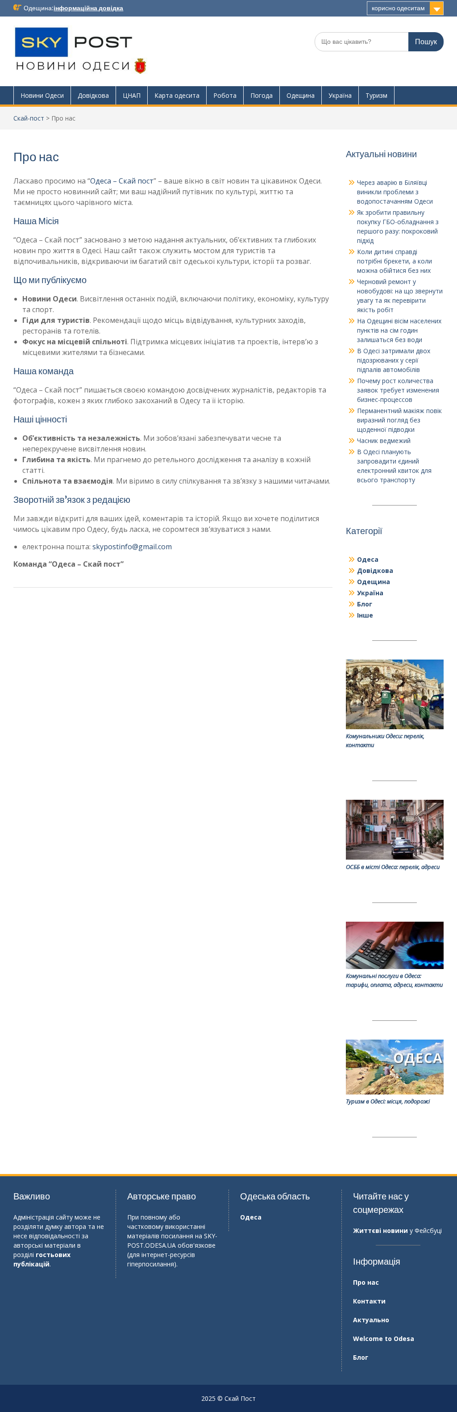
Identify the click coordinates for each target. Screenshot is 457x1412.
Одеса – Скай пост (122, 181)
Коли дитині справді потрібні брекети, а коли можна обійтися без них (394, 261)
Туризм (376, 95)
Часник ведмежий (384, 440)
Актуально (371, 1320)
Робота (225, 95)
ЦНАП (132, 95)
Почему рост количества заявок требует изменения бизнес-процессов (398, 390)
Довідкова (93, 95)
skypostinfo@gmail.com (132, 546)
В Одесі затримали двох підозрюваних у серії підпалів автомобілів (393, 360)
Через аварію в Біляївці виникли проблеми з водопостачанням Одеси (395, 191)
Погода (261, 95)
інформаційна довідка (88, 8)
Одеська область (275, 1196)
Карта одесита (176, 95)
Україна (340, 95)
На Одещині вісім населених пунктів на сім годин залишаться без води (399, 330)
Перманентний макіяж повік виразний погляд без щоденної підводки (399, 420)
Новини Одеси (42, 95)
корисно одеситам (398, 8)
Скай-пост (28, 118)
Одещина (301, 95)
